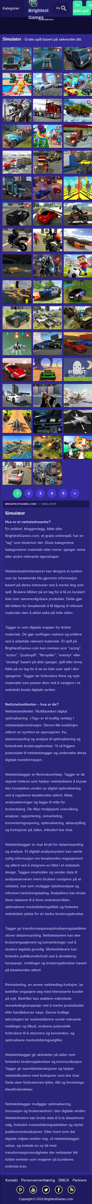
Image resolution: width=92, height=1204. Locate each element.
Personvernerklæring (38, 1180)
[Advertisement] (46, 28)
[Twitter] (46, 1189)
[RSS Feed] (71, 1189)
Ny (77, 5)
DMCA (64, 1180)
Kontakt (11, 1180)
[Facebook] (58, 1189)
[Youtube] (33, 1189)
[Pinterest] (20, 1189)
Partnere (80, 1180)
